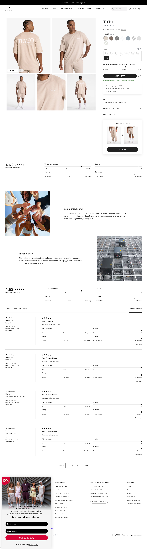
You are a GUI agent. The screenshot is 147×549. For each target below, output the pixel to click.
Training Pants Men (61, 517)
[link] (138, 9)
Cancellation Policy (97, 490)
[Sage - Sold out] (106, 43)
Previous (61, 465)
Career (129, 490)
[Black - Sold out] (117, 38)
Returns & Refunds (97, 486)
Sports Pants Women (62, 497)
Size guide (138, 49)
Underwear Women (61, 507)
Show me (122, 149)
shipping (123, 30)
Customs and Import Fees (99, 497)
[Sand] (106, 38)
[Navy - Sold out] (128, 38)
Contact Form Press (133, 504)
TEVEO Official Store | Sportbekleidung (129, 535)
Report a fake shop (133, 500)
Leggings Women (61, 486)
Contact (130, 486)
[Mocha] (111, 38)
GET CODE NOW (26, 538)
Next (86, 465)
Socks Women (60, 510)
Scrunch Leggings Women (64, 500)
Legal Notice (55, 535)
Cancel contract (99, 501)
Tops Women (59, 504)
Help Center (131, 497)
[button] (119, 9)
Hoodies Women (60, 490)
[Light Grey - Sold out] (139, 38)
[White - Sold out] (122, 38)
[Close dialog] (46, 480)
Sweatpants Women (62, 493)
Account (130, 493)
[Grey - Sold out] (134, 38)
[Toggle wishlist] (139, 75)
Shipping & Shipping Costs (99, 493)
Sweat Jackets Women (63, 514)
